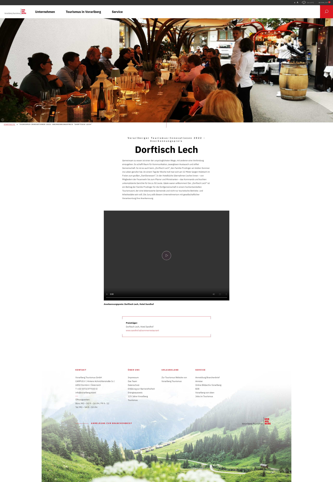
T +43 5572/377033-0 (86, 388)
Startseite (9, 124)
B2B (197, 388)
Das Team (132, 381)
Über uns (134, 370)
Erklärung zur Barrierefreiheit (141, 388)
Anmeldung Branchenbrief (207, 377)
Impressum (133, 377)
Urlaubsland (170, 370)
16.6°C (310, 3)
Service (200, 370)
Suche (326, 11)
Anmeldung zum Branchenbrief (111, 423)
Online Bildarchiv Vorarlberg (208, 385)
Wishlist (324, 3)
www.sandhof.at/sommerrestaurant (142, 330)
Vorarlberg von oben (204, 392)
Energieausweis (135, 392)
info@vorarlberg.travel (85, 392)
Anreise (199, 381)
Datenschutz (133, 385)
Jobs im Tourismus (204, 396)
